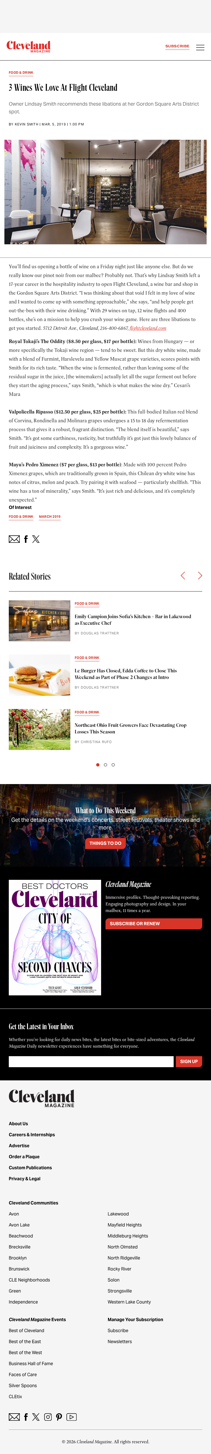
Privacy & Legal (24, 1179)
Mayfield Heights (125, 1225)
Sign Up (189, 1061)
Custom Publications (30, 1168)
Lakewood (118, 1214)
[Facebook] (26, 1417)
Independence (23, 1302)
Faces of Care (23, 1375)
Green (15, 1291)
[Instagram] (48, 1417)
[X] (36, 1417)
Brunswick (19, 1269)
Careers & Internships (32, 1135)
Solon (114, 1280)
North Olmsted (123, 1247)
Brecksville (19, 1247)
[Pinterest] (59, 1417)
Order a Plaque (24, 1157)
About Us (18, 1124)
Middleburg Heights (128, 1236)
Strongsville (120, 1291)
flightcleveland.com (148, 328)
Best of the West (25, 1353)
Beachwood (21, 1236)
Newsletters (120, 1342)
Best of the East (25, 1342)
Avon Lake (19, 1225)
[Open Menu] (200, 48)
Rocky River (119, 1269)
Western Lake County (129, 1302)
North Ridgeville (124, 1258)
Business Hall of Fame (31, 1364)
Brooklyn (18, 1258)
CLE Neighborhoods (29, 1280)
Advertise (19, 1146)
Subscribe (177, 46)
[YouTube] (71, 1417)
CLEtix (15, 1397)
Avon (14, 1214)
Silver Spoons (23, 1386)
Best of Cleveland (26, 1330)
